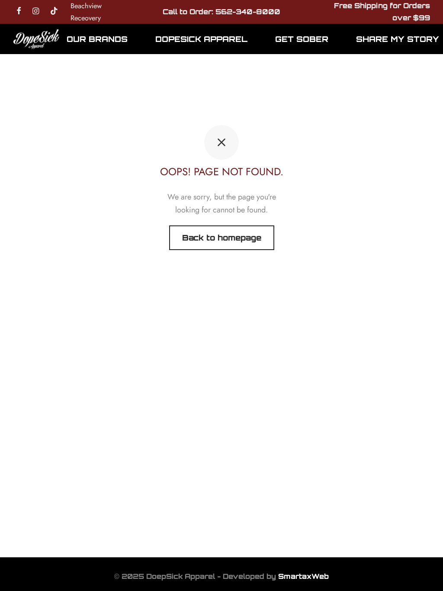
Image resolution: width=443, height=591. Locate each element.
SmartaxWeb (303, 576)
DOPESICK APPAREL (201, 39)
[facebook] (19, 12)
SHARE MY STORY (397, 39)
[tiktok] (54, 12)
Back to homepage (221, 237)
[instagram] (35, 12)
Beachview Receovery (86, 12)
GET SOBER (301, 39)
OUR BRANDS (97, 39)
